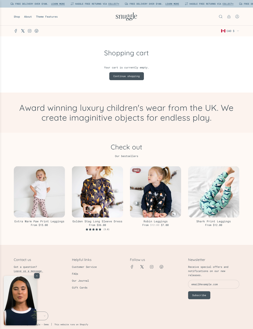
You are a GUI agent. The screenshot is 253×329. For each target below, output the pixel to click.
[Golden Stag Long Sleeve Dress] (97, 192)
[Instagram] (30, 31)
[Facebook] (16, 31)
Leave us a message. (28, 271)
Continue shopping (126, 76)
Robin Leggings (156, 221)
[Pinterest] (36, 31)
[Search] (221, 16)
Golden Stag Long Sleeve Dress (97, 221)
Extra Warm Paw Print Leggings (39, 221)
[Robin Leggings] (155, 192)
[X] (23, 31)
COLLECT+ (111, 3)
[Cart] (229, 16)
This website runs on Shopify (71, 324)
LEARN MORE (56, 3)
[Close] (37, 276)
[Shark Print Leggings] (213, 192)
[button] (20, 300)
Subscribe (199, 295)
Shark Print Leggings (213, 221)
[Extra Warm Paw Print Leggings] (39, 192)
